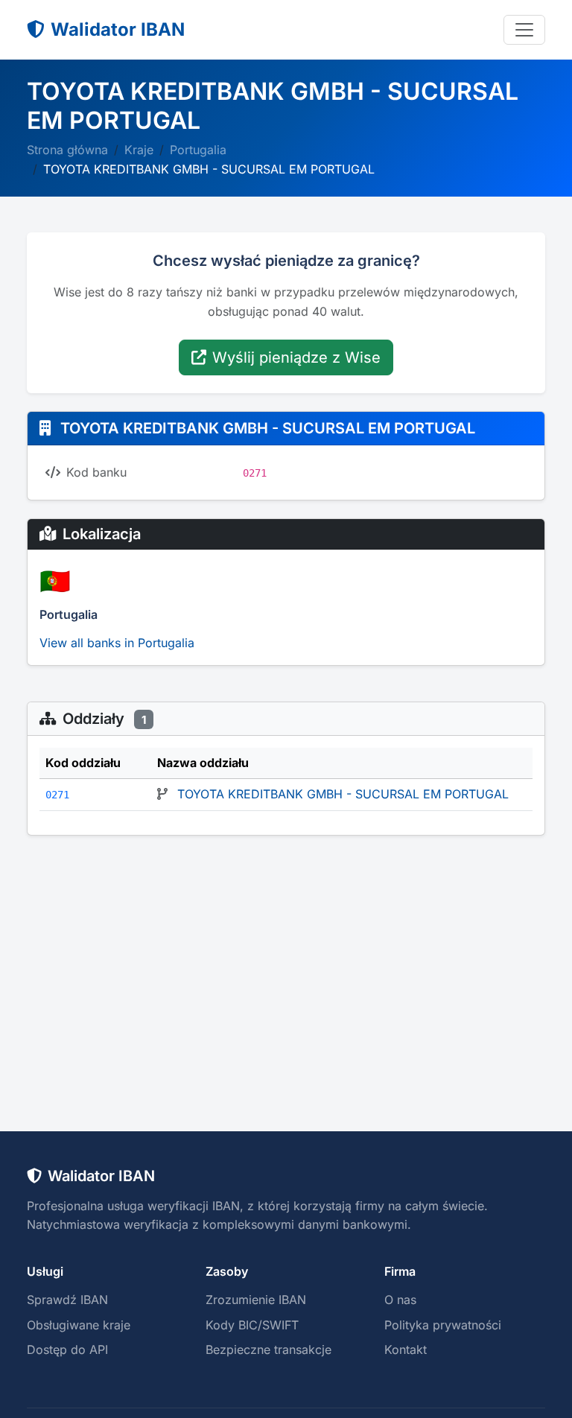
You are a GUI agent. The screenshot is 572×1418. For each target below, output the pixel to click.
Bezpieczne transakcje (268, 1349)
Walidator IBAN (118, 29)
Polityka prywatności (442, 1324)
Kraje (138, 149)
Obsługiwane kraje (78, 1324)
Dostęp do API (67, 1349)
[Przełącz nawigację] (524, 30)
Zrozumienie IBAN (256, 1299)
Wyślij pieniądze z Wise (296, 357)
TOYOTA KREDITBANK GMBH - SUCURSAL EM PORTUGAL (343, 793)
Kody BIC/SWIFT (252, 1324)
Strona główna (67, 149)
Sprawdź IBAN (67, 1299)
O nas (400, 1299)
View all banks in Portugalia (116, 642)
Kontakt (405, 1349)
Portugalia (198, 149)
